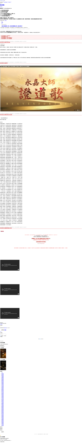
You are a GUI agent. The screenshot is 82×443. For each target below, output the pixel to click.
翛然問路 (3, 409)
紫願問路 (3, 419)
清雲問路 (3, 393)
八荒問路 (3, 402)
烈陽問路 (3, 377)
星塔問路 (3, 397)
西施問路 (3, 412)
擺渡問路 (3, 425)
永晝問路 (3, 423)
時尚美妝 (5, 20)
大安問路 (3, 405)
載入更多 (1, 332)
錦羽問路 (3, 389)
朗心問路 (3, 413)
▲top (0, 331)
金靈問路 (3, 379)
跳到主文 (1, 6)
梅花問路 (3, 374)
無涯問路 (3, 416)
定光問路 (3, 408)
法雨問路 (3, 396)
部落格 (2, 22)
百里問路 (3, 422)
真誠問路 (3, 421)
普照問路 (3, 415)
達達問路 (3, 403)
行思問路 (3, 384)
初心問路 (3, 392)
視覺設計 (5, 329)
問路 (2, 372)
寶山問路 (3, 399)
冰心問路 (3, 373)
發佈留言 (1, 336)
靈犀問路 (3, 380)
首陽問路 (3, 420)
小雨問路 (3, 376)
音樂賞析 (5, 330)
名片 (2, 23)
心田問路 (3, 418)
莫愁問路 (3, 387)
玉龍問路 (3, 400)
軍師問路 (3, 406)
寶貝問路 (3, 390)
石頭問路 (3, 382)
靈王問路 (2, 5)
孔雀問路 (3, 386)
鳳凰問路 (3, 410)
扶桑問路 (3, 383)
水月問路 (3, 395)
